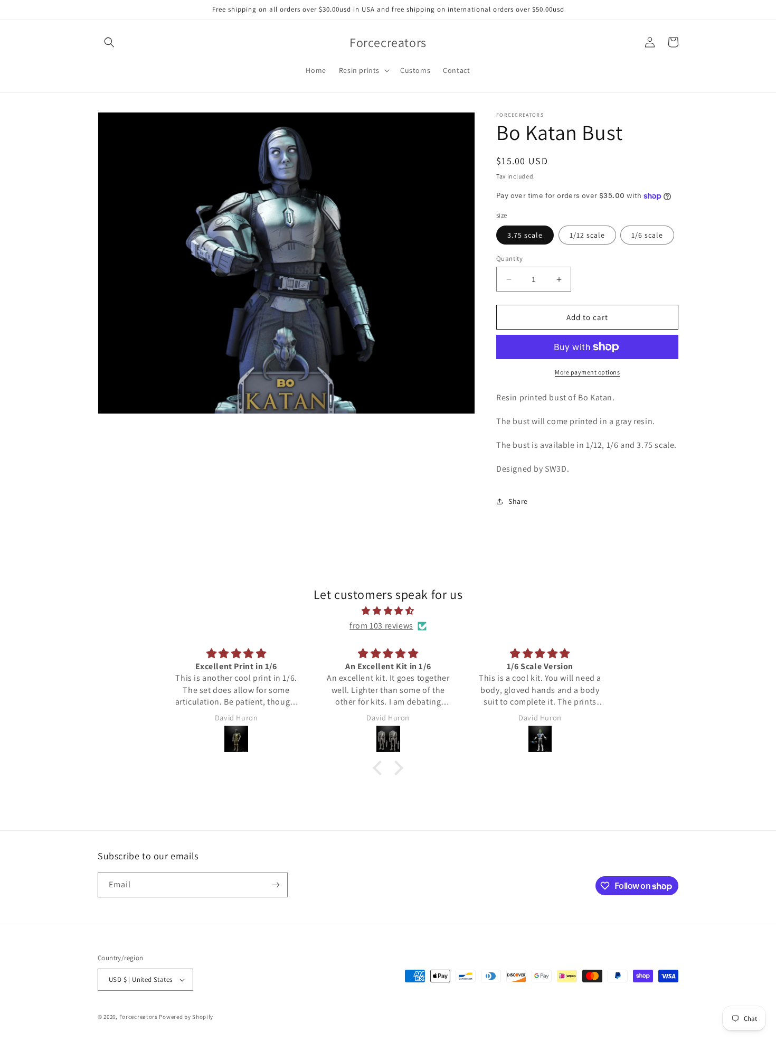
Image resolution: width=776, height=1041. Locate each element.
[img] (388, 611)
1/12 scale (587, 235)
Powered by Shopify (186, 1016)
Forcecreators (139, 1016)
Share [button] (518, 501)
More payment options (587, 372)
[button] (109, 42)
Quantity (509, 258)
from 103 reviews (381, 625)
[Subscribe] (275, 885)
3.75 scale (525, 235)
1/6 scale (647, 235)
